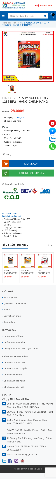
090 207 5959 (46, 5)
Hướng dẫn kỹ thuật (13, 336)
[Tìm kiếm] (45, 16)
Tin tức (7, 309)
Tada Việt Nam (11, 297)
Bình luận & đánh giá (11, 216)
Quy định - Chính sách (15, 303)
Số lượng (6, 154)
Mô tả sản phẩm (9, 213)
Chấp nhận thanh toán (13, 184)
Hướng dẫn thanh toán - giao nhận (21, 348)
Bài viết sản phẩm (12, 316)
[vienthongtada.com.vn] (13, 5)
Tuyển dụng (9, 322)
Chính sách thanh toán (15, 362)
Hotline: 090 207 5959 (31, 173)
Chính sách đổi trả (13, 374)
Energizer (20, 117)
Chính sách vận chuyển (15, 368)
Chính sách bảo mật (14, 387)
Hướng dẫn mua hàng (15, 342)
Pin (14, 23)
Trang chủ (6, 23)
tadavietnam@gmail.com (26, 454)
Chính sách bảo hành (14, 380)
